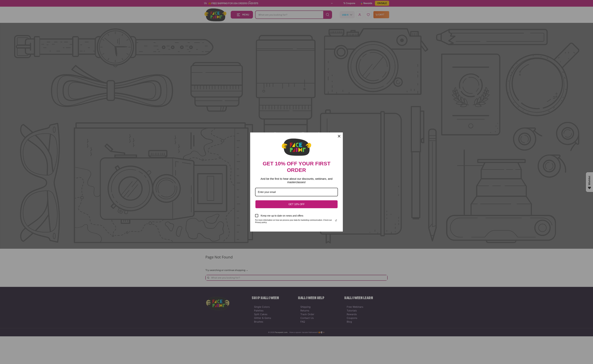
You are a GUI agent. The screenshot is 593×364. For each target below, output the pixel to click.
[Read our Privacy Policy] (336, 220)
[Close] (339, 136)
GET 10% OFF (296, 204)
